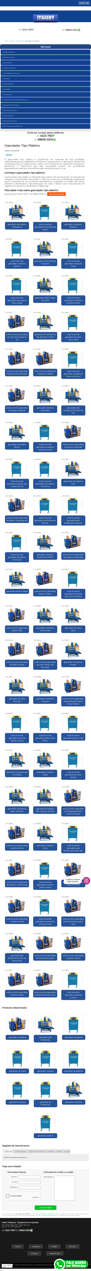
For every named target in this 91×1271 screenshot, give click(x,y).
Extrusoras (6, 78)
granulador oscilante (45, 1071)
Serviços (45, 46)
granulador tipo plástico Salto (73, 482)
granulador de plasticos (73, 1071)
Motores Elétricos (8, 116)
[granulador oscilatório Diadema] (73, 210)
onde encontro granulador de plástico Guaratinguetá (17, 519)
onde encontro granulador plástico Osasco (45, 592)
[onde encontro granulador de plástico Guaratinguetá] (16, 504)
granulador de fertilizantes (45, 1103)
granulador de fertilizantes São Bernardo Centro (45, 335)
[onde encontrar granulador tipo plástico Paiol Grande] (16, 284)
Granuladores (7, 94)
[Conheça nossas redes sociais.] (86, 880)
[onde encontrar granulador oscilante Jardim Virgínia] (45, 868)
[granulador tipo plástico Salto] (73, 467)
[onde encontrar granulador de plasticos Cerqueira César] (45, 905)
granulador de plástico (74, 1037)
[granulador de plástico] (73, 1023)
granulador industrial (17, 1102)
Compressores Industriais (10, 73)
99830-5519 (71, 30)
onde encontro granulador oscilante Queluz (17, 993)
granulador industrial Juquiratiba (45, 409)
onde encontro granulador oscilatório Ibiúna (73, 957)
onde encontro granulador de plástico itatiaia (17, 663)
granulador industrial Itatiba (45, 773)
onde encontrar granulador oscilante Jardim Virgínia (45, 884)
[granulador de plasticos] (73, 1057)
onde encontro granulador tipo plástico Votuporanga (17, 883)
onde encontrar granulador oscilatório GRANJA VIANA (73, 300)
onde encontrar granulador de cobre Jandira (73, 774)
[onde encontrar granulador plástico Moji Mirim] (45, 721)
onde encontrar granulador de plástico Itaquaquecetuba (45, 447)
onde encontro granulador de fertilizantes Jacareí (45, 957)
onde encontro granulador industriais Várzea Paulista (17, 372)
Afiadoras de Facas (8, 52)
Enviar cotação (45, 1208)
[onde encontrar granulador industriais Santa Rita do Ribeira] (73, 577)
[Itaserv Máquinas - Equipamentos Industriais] (45, 17)
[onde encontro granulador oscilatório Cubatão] (45, 357)
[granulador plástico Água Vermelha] (45, 284)
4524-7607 (28, 29)
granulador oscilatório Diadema (73, 225)
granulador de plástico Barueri (17, 445)
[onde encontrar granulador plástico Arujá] (73, 721)
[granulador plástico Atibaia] (16, 577)
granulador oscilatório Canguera (45, 700)
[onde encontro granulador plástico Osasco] (45, 577)
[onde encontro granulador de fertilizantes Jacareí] (45, 942)
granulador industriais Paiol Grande (45, 629)
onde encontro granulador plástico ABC (17, 629)
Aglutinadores (7, 63)
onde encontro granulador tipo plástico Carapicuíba (73, 556)
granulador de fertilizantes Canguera (45, 262)
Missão (54, 1246)
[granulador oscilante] (45, 1057)
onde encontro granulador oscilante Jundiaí (17, 920)
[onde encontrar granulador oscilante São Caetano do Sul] (16, 467)
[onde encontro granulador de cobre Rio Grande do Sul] (16, 320)
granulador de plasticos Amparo (73, 663)
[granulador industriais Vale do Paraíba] (16, 758)
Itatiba (59, 1151)
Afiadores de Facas (8, 57)
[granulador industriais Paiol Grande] (45, 614)
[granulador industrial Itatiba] (45, 758)
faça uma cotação (56, 194)
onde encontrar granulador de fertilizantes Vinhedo (45, 520)
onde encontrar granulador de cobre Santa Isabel (73, 337)
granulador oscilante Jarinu (45, 847)
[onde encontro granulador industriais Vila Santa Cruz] (45, 978)
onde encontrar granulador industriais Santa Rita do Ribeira (73, 594)
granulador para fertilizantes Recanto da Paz (73, 410)
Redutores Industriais (9, 121)
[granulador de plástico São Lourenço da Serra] (45, 795)
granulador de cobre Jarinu (73, 629)
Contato (34, 1253)
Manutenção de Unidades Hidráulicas (14, 100)
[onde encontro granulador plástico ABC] (16, 614)
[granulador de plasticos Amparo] (73, 648)
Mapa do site (55, 1253)
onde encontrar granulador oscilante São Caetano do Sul (17, 484)
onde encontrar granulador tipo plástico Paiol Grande (17, 300)
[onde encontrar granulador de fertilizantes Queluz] (45, 210)
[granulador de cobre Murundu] (16, 685)
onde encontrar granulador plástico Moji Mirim (45, 738)
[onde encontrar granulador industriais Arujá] (73, 247)
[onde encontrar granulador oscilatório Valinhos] (16, 247)
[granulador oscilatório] (17, 1023)
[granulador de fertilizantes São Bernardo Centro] (45, 320)
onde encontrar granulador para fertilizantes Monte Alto (73, 848)
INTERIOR (51, 1151)
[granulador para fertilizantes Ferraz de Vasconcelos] (16, 942)
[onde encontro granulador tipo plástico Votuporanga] (16, 868)
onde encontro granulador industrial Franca (17, 847)
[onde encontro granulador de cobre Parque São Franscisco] (45, 648)
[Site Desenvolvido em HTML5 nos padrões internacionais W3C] (7, 1267)
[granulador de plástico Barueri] (16, 430)
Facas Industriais (8, 84)
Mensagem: (48, 1177)
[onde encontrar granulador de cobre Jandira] (73, 758)
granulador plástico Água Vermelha (45, 299)
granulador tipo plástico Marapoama (17, 225)
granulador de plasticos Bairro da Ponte (17, 810)
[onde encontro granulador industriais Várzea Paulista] (16, 357)
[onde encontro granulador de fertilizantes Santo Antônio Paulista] (73, 795)
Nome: (14, 1177)
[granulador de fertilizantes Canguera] (45, 247)
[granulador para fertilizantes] (45, 1023)
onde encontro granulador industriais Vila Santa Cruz (45, 993)
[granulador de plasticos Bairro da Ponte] (16, 795)
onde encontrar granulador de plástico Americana (17, 557)
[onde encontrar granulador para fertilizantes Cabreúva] (73, 504)
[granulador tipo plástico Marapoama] (16, 210)
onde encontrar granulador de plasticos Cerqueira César (45, 921)
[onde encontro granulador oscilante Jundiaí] (16, 905)
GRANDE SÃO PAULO (36, 1151)
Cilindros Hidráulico (9, 68)
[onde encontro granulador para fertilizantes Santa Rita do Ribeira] (73, 685)
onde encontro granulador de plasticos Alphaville (73, 445)
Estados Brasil (20, 1151)
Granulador (6, 89)
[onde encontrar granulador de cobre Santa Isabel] (73, 320)
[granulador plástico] (45, 1122)
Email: (15, 1182)
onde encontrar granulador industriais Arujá (73, 263)
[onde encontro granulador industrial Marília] (73, 868)
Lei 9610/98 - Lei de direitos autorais (69, 1215)
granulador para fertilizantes (45, 1038)
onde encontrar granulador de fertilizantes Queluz (45, 227)
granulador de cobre (17, 1071)
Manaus (67, 1151)
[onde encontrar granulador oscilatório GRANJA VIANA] (73, 284)
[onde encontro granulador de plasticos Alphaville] (73, 430)
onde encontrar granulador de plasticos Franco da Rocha (73, 373)
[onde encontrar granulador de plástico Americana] (16, 540)
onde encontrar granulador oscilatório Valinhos (17, 263)
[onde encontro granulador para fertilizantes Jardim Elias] (73, 905)
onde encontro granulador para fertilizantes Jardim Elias (73, 921)
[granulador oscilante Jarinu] (45, 832)
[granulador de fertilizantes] (45, 1088)
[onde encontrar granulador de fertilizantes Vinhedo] (45, 504)
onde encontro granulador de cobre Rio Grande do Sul (17, 337)
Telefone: (14, 1187)
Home (17, 1246)
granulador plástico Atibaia (17, 591)
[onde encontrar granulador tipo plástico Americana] (45, 467)
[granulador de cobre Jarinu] (73, 614)
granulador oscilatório (17, 1037)
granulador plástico (45, 1136)
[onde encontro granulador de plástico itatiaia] (16, 648)
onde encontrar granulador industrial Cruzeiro (73, 995)
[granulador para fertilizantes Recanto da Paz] (73, 394)
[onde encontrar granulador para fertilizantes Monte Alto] (73, 832)
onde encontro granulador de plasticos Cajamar (17, 409)
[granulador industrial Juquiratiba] (45, 394)
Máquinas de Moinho (9, 110)
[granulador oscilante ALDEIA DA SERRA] (45, 540)
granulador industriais (73, 1102)
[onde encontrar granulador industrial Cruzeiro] (73, 978)
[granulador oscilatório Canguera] (45, 685)
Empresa (35, 1246)
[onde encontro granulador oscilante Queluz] (16, 978)
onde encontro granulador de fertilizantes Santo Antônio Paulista (73, 811)
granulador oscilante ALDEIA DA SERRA (45, 556)
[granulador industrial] (17, 1088)
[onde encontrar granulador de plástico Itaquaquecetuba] (45, 430)
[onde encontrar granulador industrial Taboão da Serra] (16, 721)
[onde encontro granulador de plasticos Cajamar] (16, 394)
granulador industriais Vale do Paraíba (17, 773)
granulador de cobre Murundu (17, 700)
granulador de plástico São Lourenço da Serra (45, 810)
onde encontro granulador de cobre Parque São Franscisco (45, 664)
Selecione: (9, 1151)
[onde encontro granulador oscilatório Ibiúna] (73, 942)
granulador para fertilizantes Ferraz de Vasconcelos (17, 958)
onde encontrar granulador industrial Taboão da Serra (17, 738)
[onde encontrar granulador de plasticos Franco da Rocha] (73, 357)
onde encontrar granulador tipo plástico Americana (45, 484)
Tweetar (9, 155)
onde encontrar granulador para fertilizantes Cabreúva (73, 520)
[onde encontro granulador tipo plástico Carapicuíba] (73, 540)
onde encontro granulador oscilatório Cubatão (45, 372)
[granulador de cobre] (17, 1057)
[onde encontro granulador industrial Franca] (16, 832)
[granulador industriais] (73, 1088)
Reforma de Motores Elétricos (12, 126)
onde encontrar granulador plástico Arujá (73, 736)
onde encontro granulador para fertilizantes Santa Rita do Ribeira (73, 701)
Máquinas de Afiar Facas (10, 105)
